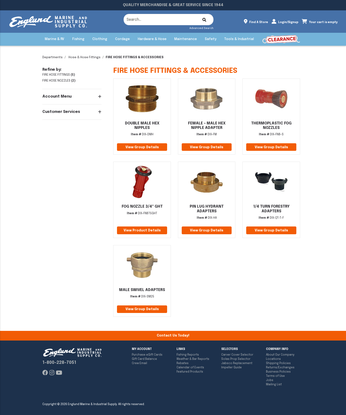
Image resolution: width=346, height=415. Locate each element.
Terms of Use (275, 376)
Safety (210, 39)
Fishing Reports (188, 354)
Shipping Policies (278, 363)
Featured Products (190, 371)
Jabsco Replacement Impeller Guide (236, 365)
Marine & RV (54, 39)
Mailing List (274, 384)
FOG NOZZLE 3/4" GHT (142, 207)
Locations (273, 359)
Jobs (269, 380)
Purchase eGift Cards (147, 354)
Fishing (78, 39)
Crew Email (139, 363)
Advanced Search (201, 28)
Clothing (99, 39)
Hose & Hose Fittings (84, 57)
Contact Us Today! (173, 335)
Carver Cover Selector (237, 354)
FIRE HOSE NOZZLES (56, 80)
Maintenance (185, 39)
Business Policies (278, 371)
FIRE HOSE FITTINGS (56, 74)
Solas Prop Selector (235, 359)
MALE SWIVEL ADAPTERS (142, 290)
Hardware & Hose (152, 39)
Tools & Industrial (239, 39)
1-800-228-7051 (59, 363)
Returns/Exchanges (280, 367)
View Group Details (142, 147)
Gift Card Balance (144, 359)
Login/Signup (288, 22)
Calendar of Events (190, 367)
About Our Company (280, 354)
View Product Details (142, 230)
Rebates (183, 363)
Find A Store (258, 22)
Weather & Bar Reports (193, 359)
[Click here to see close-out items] (281, 39)
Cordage (122, 39)
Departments (52, 57)
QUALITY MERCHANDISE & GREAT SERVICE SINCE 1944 (173, 5)
